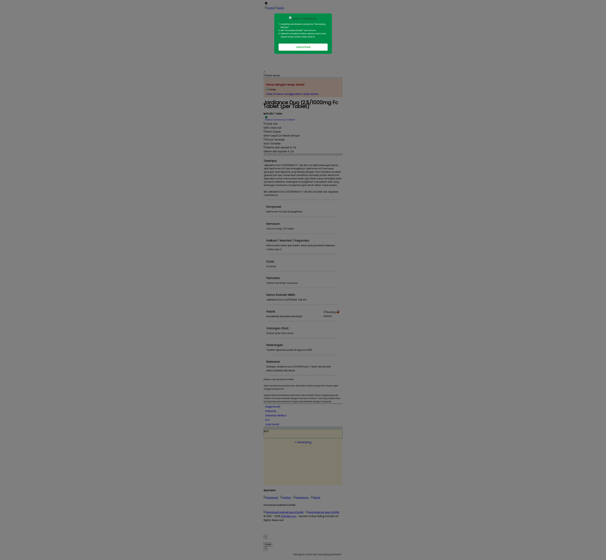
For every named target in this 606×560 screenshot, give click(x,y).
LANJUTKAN (303, 47)
